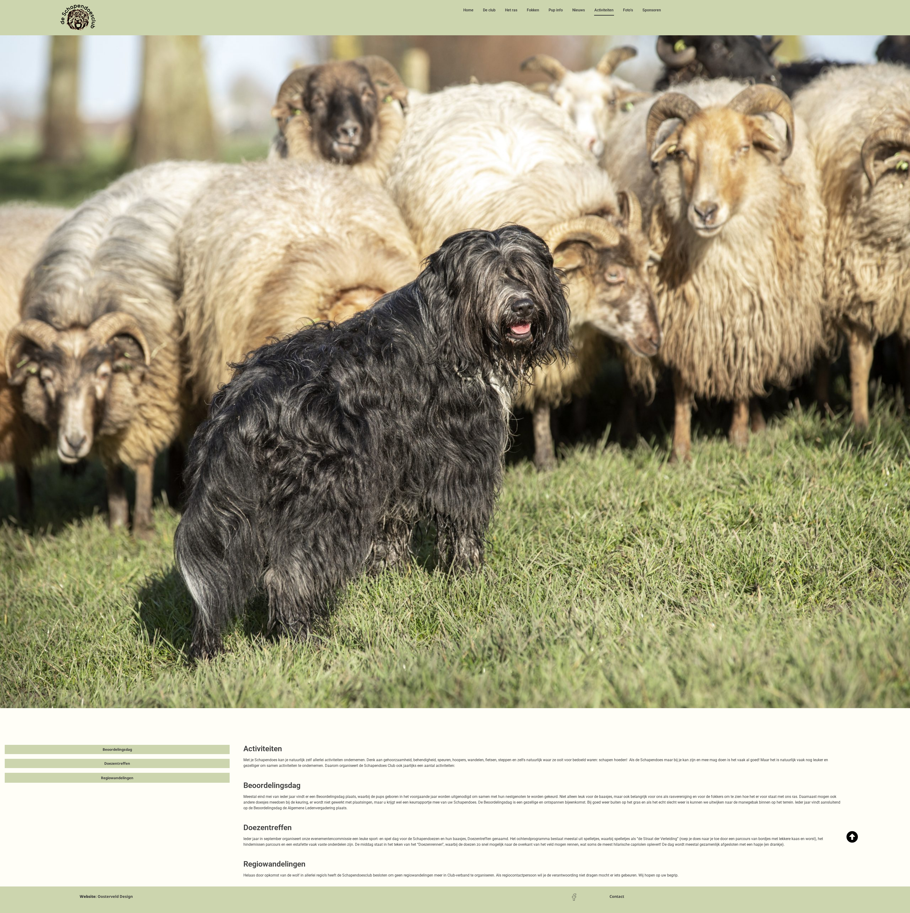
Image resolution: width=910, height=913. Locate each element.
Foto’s (628, 10)
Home (468, 10)
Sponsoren (651, 10)
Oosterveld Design (115, 896)
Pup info (556, 10)
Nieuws (578, 10)
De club (489, 10)
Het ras (511, 10)
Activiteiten (604, 10)
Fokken (533, 10)
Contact (617, 896)
